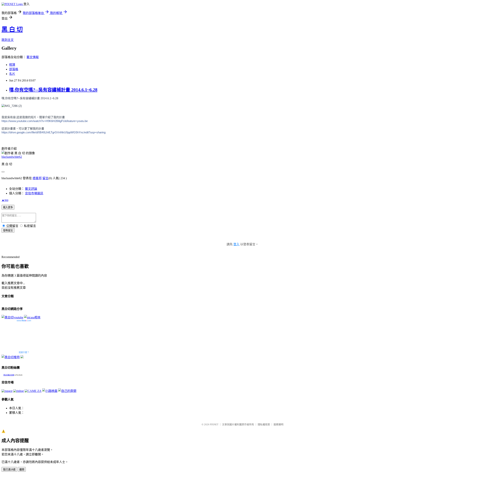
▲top (5, 200)
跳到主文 (8, 39)
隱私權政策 (264, 424)
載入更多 (8, 207)
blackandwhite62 (12, 156)
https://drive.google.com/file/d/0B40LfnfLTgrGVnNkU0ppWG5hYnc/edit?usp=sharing (54, 132)
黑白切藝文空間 (8, 375)
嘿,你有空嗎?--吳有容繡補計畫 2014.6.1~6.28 (53, 89)
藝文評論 (31, 188)
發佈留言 (8, 230)
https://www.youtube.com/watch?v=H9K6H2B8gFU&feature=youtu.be (45, 121)
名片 (12, 73)
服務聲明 (278, 424)
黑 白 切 (12, 29)
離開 (21, 469)
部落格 (13, 69)
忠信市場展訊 (34, 193)
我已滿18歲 (9, 469)
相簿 (12, 64)
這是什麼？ (24, 352)
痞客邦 (37, 178)
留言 (45, 178)
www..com (24, 320)
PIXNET (214, 424)
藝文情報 (33, 57)
